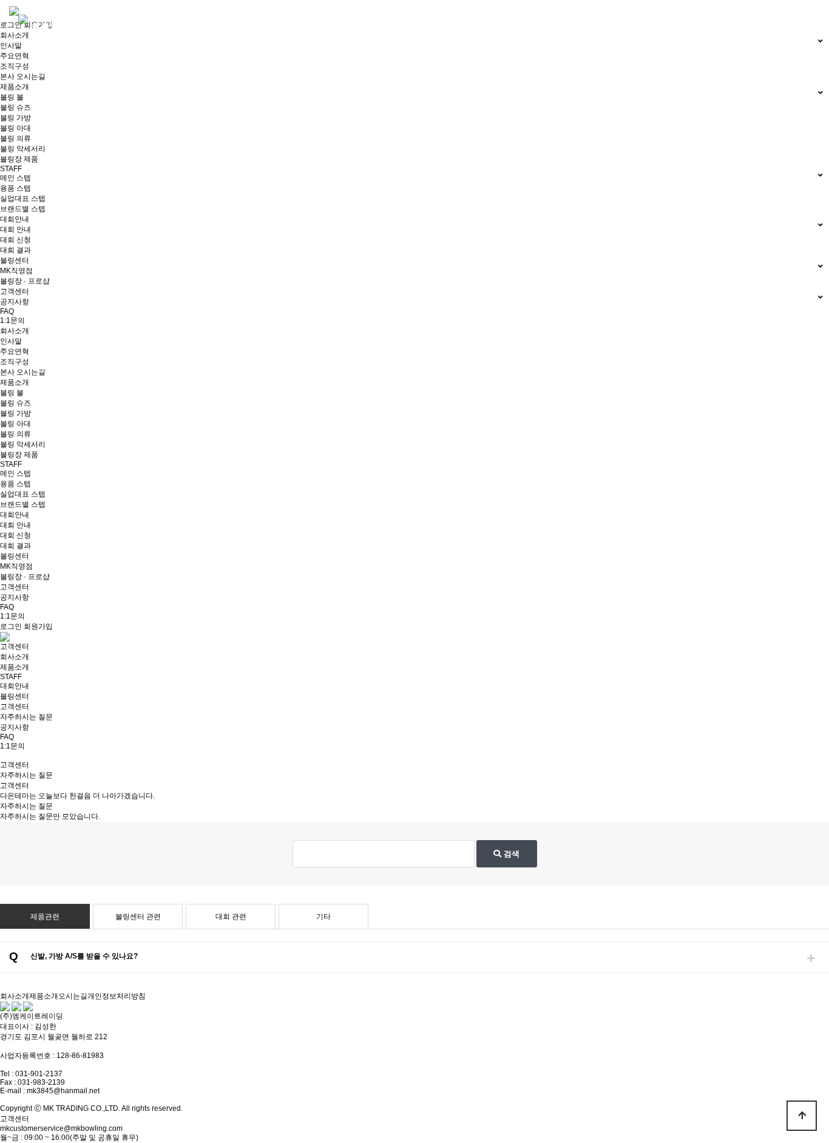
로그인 (11, 25)
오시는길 (72, 996)
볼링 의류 (15, 138)
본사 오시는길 (23, 76)
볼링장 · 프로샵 (25, 281)
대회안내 (14, 514)
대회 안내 (15, 229)
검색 (510, 853)
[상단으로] (802, 1116)
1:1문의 (12, 320)
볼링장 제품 (19, 159)
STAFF (11, 464)
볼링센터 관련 (138, 916)
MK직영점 (16, 270)
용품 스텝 (15, 188)
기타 (323, 916)
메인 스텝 (15, 178)
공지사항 (14, 301)
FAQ (7, 311)
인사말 (11, 45)
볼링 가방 (15, 118)
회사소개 (14, 331)
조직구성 (14, 66)
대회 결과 (15, 250)
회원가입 (38, 626)
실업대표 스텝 (23, 198)
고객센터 (14, 587)
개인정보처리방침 (116, 996)
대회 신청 (15, 240)
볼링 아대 (15, 128)
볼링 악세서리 (23, 148)
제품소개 (14, 382)
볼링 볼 (12, 97)
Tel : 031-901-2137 (31, 1074)
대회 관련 (230, 916)
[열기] (811, 958)
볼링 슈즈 (15, 107)
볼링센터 (14, 556)
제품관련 (44, 916)
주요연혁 (14, 56)
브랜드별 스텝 (23, 209)
